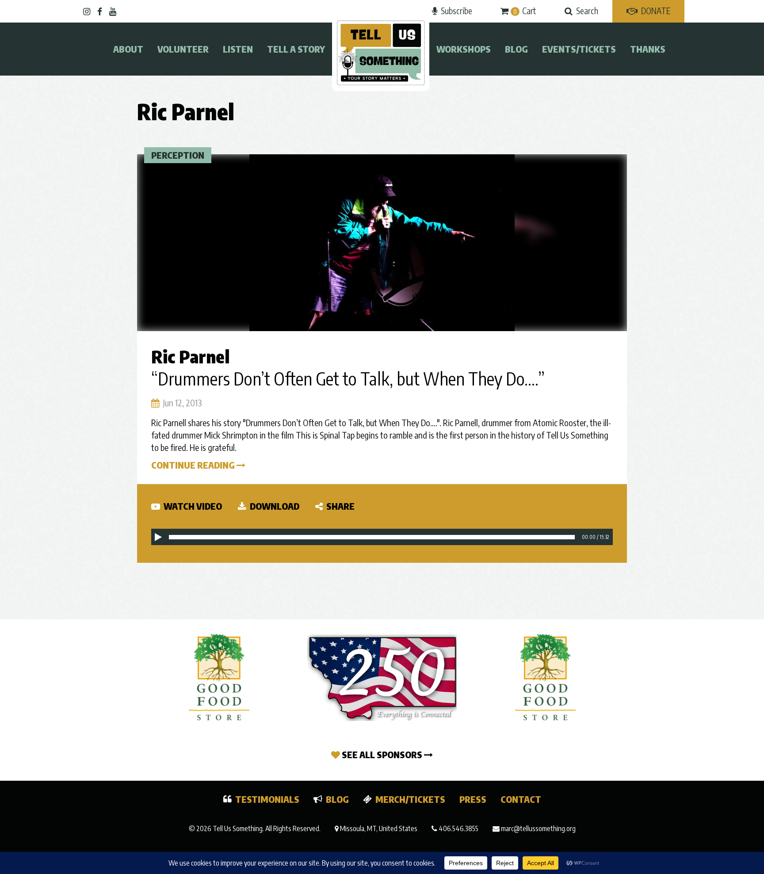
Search (587, 10)
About (128, 48)
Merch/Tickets (410, 799)
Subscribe (456, 10)
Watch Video (192, 505)
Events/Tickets (579, 48)
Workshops (463, 48)
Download (273, 505)
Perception (177, 154)
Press (472, 799)
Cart (524, 10)
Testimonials (267, 799)
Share (340, 505)
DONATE (655, 10)
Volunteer (183, 48)
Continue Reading (194, 464)
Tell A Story (296, 48)
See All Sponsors (382, 754)
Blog (516, 48)
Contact (520, 799)
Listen (238, 48)
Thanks (647, 48)
